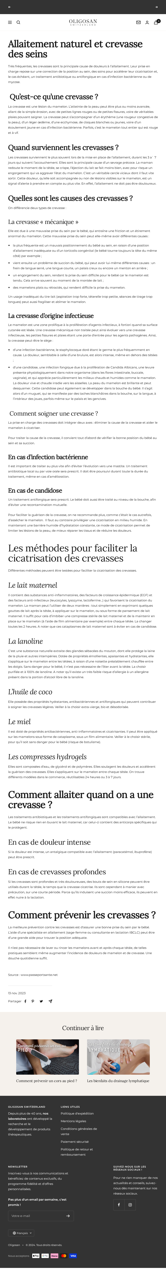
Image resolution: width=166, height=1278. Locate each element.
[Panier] (156, 22)
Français (22, 1233)
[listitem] (25, 1001)
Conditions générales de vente (79, 1131)
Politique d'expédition (77, 1113)
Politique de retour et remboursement (77, 1151)
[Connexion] (147, 22)
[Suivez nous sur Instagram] (130, 1204)
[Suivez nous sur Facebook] (119, 1204)
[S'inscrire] (68, 1216)
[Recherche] (18, 22)
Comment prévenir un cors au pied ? (46, 1080)
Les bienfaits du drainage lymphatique (118, 1080)
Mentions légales (73, 1121)
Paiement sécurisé (75, 1142)
